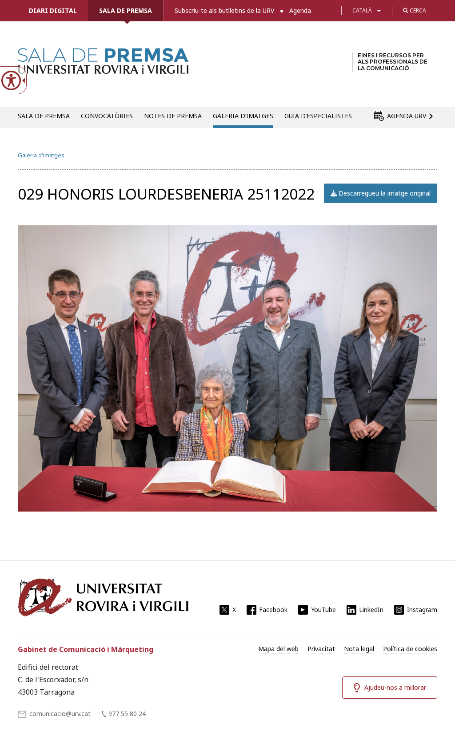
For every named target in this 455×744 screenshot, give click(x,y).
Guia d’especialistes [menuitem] (318, 116)
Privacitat (321, 648)
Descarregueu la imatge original (384, 193)
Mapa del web (278, 648)
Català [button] (362, 10)
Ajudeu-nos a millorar (395, 687)
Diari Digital (53, 10)
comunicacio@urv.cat (60, 713)
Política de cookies (410, 648)
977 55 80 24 (127, 713)
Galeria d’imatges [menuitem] (243, 116)
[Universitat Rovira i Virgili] (103, 597)
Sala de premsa (125, 10)
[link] (103, 68)
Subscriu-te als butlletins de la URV (224, 10)
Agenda (300, 10)
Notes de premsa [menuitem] (173, 116)
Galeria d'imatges (41, 155)
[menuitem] (278, 649)
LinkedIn (371, 609)
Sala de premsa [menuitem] (44, 116)
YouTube (323, 609)
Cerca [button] (417, 10)
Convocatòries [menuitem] (107, 116)
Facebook (273, 609)
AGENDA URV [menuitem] (406, 116)
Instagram (422, 609)
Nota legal (359, 648)
